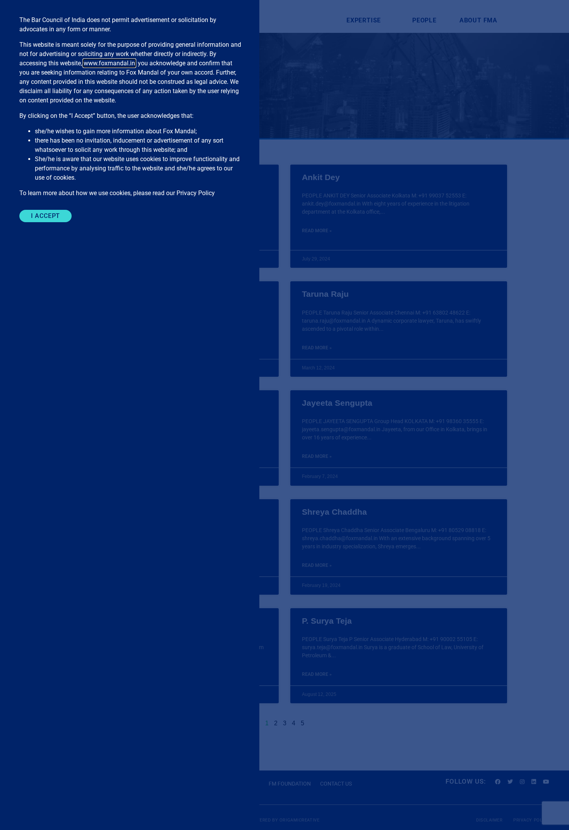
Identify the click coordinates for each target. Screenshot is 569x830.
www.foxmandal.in (109, 63)
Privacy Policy (196, 193)
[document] (284, 415)
